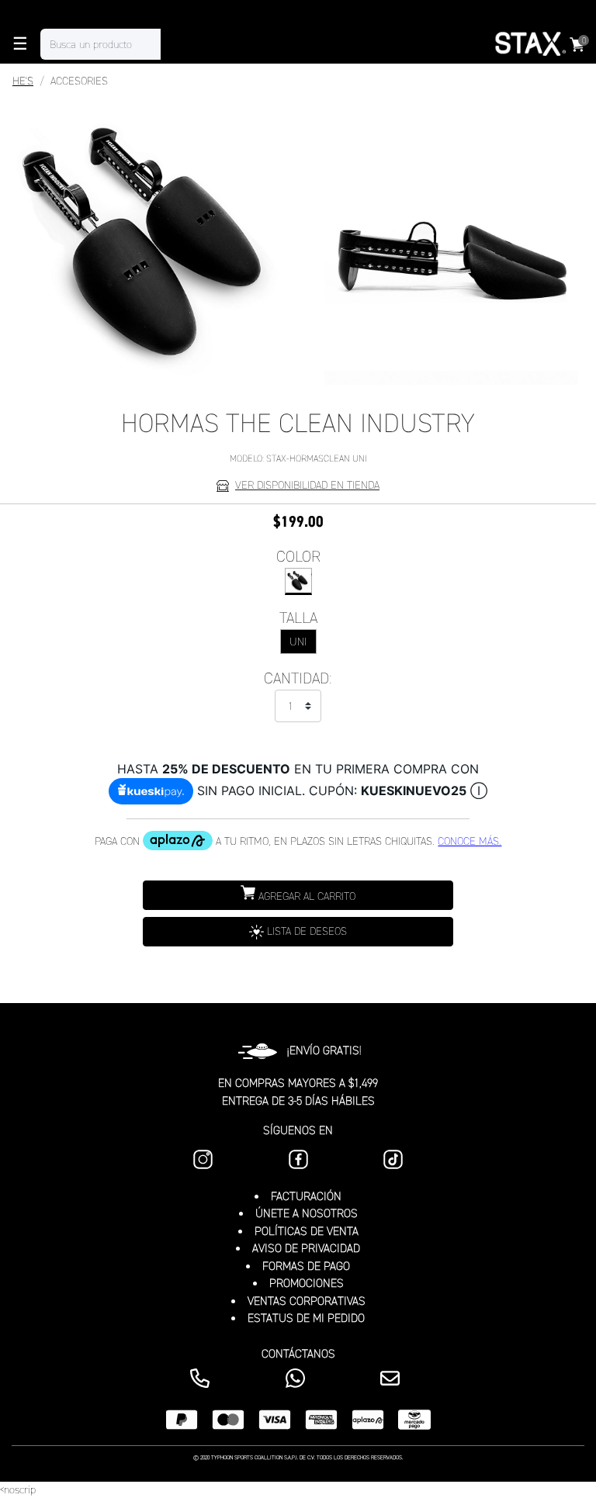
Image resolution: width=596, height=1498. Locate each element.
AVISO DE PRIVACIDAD (306, 1248)
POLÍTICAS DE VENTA (307, 1231)
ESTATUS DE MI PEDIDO (306, 1318)
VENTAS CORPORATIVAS (307, 1301)
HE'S (22, 81)
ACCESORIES (79, 81)
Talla (298, 617)
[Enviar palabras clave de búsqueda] (176, 44)
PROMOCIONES (306, 1283)
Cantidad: (298, 678)
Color (298, 556)
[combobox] (116, 44)
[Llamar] (203, 1378)
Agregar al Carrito (305, 896)
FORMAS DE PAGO (306, 1266)
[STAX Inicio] (529, 44)
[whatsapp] (298, 1378)
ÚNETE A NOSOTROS (306, 1213)
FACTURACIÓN (306, 1196)
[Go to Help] (393, 1378)
